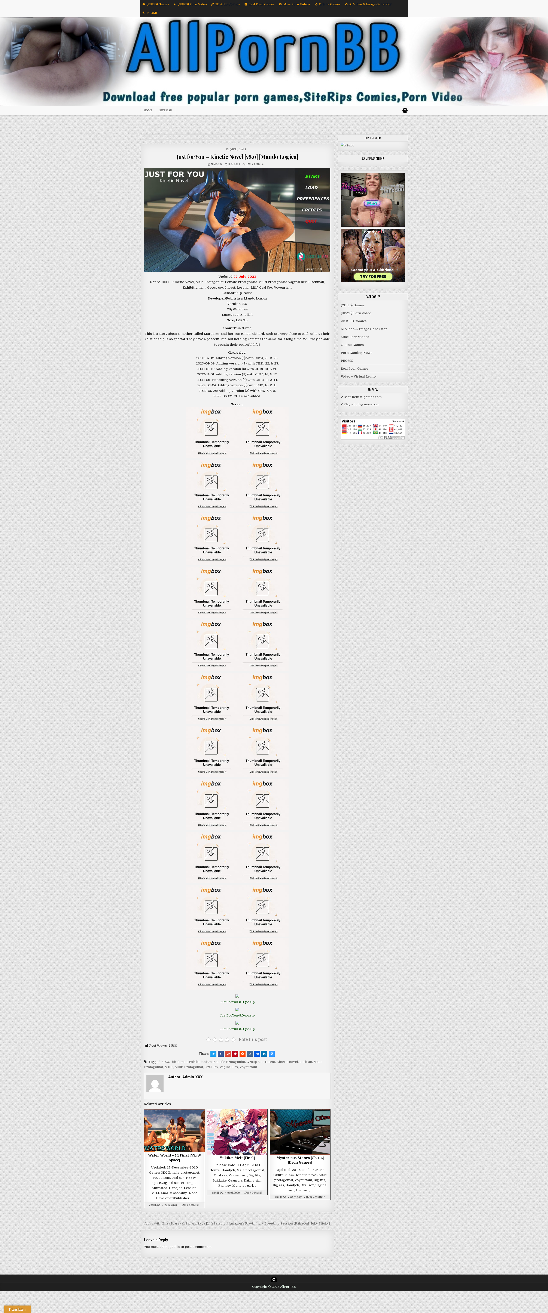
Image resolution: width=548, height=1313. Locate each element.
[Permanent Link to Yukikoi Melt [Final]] (237, 1131)
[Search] (405, 110)
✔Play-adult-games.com (360, 404)
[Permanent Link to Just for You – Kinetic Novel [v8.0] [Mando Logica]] (237, 220)
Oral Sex (211, 1067)
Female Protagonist (229, 1062)
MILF (169, 1067)
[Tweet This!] (213, 1054)
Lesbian (305, 1062)
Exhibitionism (200, 1062)
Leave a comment (255, 164)
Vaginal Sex (229, 1067)
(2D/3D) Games (158, 4)
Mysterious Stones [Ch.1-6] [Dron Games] (300, 1160)
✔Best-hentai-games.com (361, 397)
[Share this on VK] (250, 1054)
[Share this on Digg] (257, 1054)
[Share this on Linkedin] (264, 1054)
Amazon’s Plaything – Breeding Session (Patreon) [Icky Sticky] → (281, 1223)
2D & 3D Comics (227, 4)
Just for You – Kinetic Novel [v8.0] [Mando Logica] (237, 156)
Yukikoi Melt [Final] (237, 1158)
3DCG (165, 1062)
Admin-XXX (216, 164)
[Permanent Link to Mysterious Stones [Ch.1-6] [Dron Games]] (300, 1131)
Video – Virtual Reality (359, 376)
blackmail (180, 1062)
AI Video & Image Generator (370, 4)
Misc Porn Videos (296, 4)
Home (148, 110)
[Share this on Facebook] (221, 1054)
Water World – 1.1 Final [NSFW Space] (174, 1158)
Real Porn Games (262, 4)
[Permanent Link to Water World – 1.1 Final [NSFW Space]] (174, 1130)
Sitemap (165, 110)
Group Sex (255, 1062)
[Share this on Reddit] (243, 1054)
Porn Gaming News (356, 353)
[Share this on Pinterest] (235, 1054)
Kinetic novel (287, 1062)
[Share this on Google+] (228, 1054)
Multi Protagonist (189, 1067)
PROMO (152, 13)
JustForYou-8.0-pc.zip (237, 1002)
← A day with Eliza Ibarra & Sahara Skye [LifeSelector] (184, 1223)
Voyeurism (248, 1067)
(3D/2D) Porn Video (192, 4)
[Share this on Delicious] (272, 1054)
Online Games (330, 4)
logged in (172, 1247)
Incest (270, 1062)
